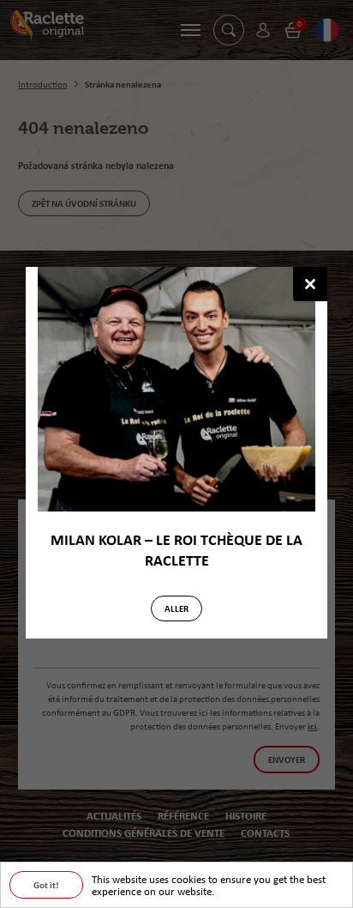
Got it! (46, 885)
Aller (176, 608)
